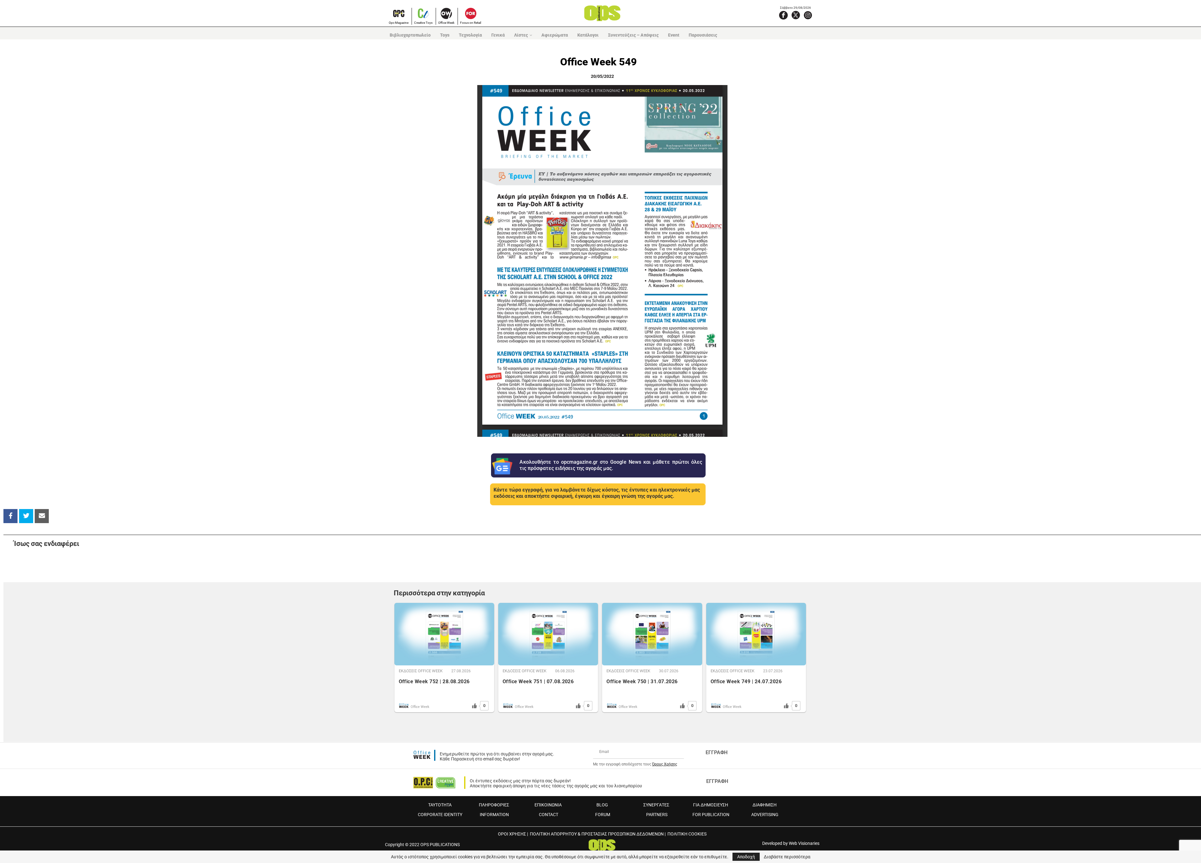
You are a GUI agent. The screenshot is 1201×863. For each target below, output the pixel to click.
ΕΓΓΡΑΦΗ (716, 752)
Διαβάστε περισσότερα (787, 857)
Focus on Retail (470, 22)
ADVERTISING (764, 814)
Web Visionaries (804, 843)
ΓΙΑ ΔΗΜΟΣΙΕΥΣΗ (710, 804)
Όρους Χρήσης (664, 764)
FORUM (602, 814)
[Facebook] (783, 15)
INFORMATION (494, 814)
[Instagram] (807, 15)
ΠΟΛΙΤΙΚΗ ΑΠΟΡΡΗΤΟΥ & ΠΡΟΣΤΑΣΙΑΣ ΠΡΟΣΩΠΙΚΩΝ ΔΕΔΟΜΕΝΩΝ (597, 833)
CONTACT (548, 814)
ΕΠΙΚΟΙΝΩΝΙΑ (548, 804)
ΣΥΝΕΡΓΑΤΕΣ (656, 804)
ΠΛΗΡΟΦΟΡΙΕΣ (494, 804)
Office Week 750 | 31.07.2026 (641, 681)
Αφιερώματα (554, 35)
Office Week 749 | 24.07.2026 (746, 681)
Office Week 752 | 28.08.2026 (434, 681)
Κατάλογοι (588, 35)
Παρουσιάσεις (703, 35)
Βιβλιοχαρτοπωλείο (410, 35)
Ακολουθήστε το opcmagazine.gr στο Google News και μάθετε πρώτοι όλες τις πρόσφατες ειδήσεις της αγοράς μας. (610, 465)
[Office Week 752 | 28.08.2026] (444, 634)
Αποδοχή (746, 856)
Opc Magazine (398, 22)
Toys (444, 35)
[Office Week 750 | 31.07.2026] (652, 634)
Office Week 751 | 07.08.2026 (538, 681)
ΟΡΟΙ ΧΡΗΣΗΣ (512, 833)
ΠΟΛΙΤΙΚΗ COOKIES (687, 833)
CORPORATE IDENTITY (440, 814)
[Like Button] (474, 705)
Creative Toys (423, 22)
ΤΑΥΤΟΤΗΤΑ (440, 804)
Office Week (446, 22)
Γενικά (498, 35)
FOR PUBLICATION (710, 814)
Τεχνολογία (470, 35)
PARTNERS (656, 814)
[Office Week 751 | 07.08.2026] (548, 634)
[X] (795, 15)
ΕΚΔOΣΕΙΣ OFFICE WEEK (421, 671)
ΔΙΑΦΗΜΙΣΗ (765, 804)
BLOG (602, 804)
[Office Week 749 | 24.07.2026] (756, 634)
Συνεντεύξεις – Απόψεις (633, 35)
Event (673, 35)
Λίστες (521, 35)
